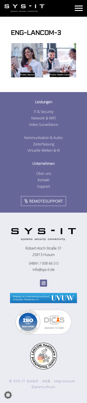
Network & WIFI (43, 118)
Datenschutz (44, 387)
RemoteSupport (46, 201)
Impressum (64, 381)
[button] (8, 395)
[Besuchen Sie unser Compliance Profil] (43, 332)
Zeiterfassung (43, 144)
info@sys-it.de (44, 269)
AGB (46, 381)
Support (43, 186)
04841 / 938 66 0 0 (43, 263)
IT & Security (43, 111)
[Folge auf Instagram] (43, 283)
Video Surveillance (43, 124)
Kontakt (44, 179)
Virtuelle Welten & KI (43, 150)
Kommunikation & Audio (43, 137)
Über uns (43, 173)
